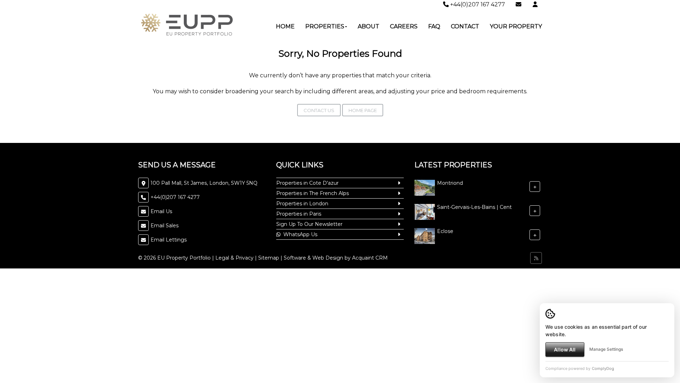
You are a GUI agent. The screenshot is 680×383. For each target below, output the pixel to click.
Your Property (516, 26)
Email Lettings (169, 240)
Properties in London (302, 203)
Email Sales (164, 225)
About (368, 26)
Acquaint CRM (370, 258)
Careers (404, 26)
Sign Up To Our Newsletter (309, 224)
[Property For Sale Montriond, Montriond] (424, 187)
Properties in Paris (298, 214)
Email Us (161, 211)
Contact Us (319, 110)
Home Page (362, 110)
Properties (324, 26)
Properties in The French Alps (312, 193)
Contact (465, 26)
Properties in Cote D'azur (307, 183)
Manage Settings (606, 349)
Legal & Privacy (234, 258)
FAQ (434, 26)
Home (285, 26)
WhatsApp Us (298, 234)
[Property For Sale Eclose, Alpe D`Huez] (424, 235)
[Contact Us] (535, 4)
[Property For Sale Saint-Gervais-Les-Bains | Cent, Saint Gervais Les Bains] (424, 211)
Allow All (565, 349)
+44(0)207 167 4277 (477, 4)
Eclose (445, 231)
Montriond (450, 183)
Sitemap (268, 258)
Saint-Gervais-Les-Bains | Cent (474, 207)
